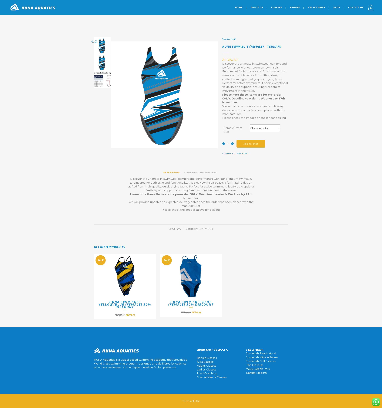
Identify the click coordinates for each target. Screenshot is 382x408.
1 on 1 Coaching (207, 373)
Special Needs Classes (212, 377)
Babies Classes (207, 358)
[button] (153, 42)
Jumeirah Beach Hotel (261, 353)
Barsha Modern (256, 372)
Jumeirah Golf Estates (261, 361)
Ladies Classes (206, 369)
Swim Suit (229, 39)
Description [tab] (171, 172)
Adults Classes (206, 365)
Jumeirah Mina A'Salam (262, 357)
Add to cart (251, 144)
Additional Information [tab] (200, 172)
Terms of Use (191, 401)
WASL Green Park (258, 369)
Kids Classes (205, 361)
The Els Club (254, 365)
